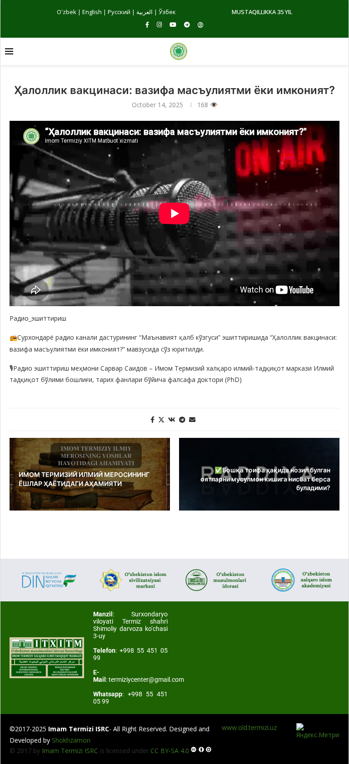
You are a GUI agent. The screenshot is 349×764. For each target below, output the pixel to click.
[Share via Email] (192, 419)
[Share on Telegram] (182, 419)
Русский (119, 12)
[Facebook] (147, 24)
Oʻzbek (66, 12)
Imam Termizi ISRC (70, 750)
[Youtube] (173, 24)
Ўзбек (167, 12)
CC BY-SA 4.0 (169, 750)
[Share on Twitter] (161, 419)
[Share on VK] (171, 419)
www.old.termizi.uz (249, 727)
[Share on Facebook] (152, 419)
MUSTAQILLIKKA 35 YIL (262, 12)
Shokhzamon (71, 740)
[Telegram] (187, 24)
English (92, 12)
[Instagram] (159, 24)
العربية (144, 12)
